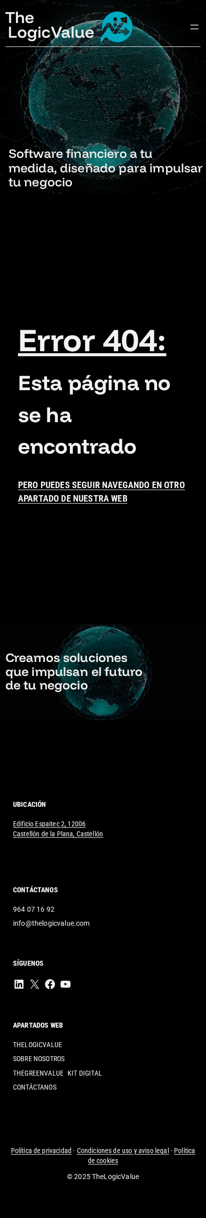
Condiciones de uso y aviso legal (123, 1151)
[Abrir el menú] (194, 27)
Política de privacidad (41, 1151)
